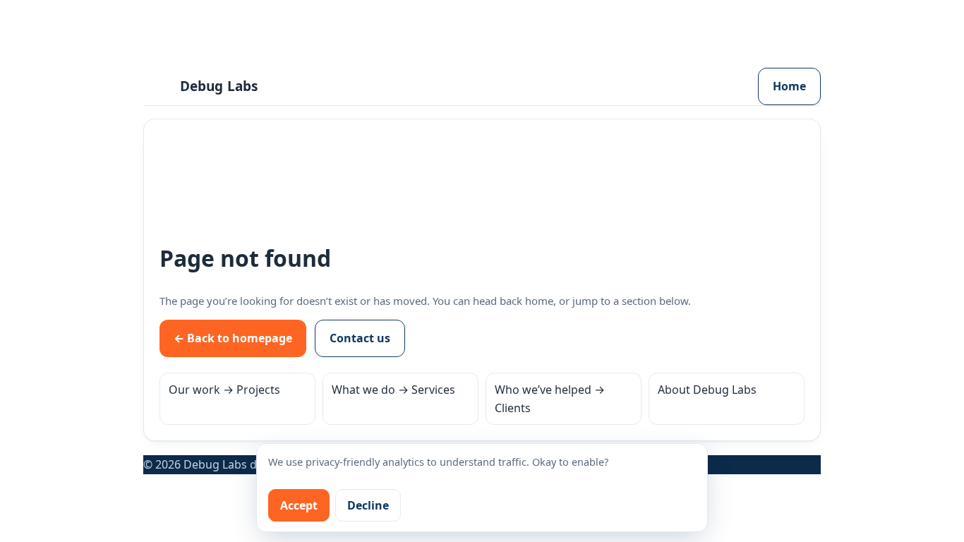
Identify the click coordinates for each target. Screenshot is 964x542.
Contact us (360, 338)
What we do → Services (393, 389)
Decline (368, 505)
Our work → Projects (224, 389)
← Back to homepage (233, 338)
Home (789, 86)
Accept (299, 505)
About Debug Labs (707, 389)
